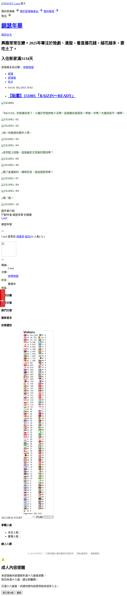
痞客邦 (20, 236)
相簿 (10, 73)
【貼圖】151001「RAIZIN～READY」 (42, 96)
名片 (10, 81)
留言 (27, 236)
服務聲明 (95, 553)
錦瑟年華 (11, 26)
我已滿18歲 (8, 593)
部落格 (12, 77)
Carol (4, 218)
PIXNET (38, 553)
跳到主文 (6, 34)
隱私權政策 (82, 553)
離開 (19, 593)
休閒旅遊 (28, 67)
